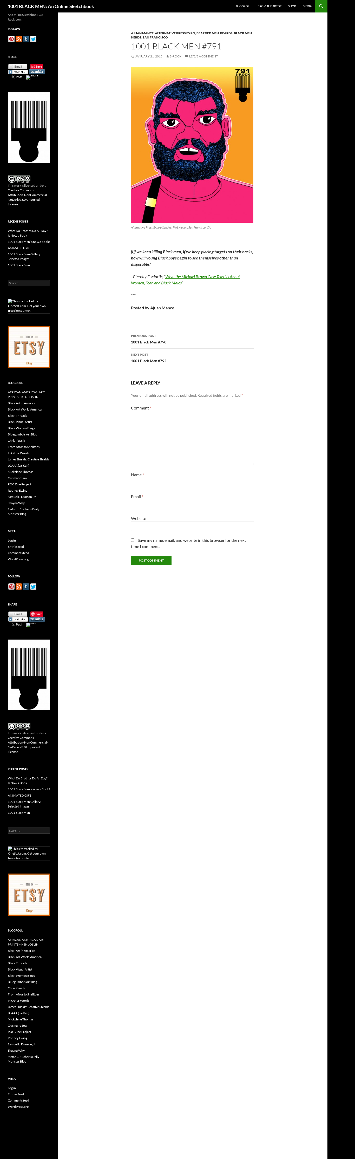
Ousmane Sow (17, 478)
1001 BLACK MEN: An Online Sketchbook (51, 6)
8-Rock (175, 56)
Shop (292, 6)
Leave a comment (203, 56)
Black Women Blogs (21, 428)
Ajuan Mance (142, 33)
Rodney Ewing (17, 490)
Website (138, 518)
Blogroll (243, 6)
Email (137, 496)
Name (137, 474)
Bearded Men (207, 33)
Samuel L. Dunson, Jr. (22, 497)
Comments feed (18, 553)
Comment (141, 407)
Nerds (136, 37)
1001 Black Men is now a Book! (29, 242)
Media (307, 6)
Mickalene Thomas (20, 472)
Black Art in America (21, 403)
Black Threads (17, 416)
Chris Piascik (16, 440)
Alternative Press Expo (175, 33)
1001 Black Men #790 (148, 339)
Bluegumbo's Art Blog (22, 434)
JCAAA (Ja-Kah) (18, 465)
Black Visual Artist (20, 422)
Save (39, 66)
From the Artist (269, 6)
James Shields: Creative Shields (28, 459)
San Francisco (155, 37)
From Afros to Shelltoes (24, 447)
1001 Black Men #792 (148, 358)
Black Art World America (25, 409)
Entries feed (16, 547)
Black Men (243, 33)
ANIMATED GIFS (19, 248)
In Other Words (18, 453)
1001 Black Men (19, 265)
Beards (226, 33)
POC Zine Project (19, 484)
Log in (12, 540)
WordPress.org (18, 559)
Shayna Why (16, 503)
